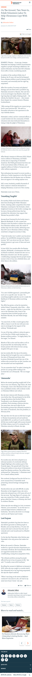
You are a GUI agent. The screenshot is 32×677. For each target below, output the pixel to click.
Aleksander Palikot (8, 22)
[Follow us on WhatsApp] (2, 659)
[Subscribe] (6, 659)
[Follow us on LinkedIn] (25, 656)
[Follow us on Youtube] (2, 656)
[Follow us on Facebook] (21, 656)
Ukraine (3, 7)
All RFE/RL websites (6, 675)
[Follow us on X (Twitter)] (17, 656)
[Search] (29, 675)
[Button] (29, 29)
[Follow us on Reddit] (6, 656)
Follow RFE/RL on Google (19, 675)
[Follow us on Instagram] (10, 656)
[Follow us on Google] (14, 656)
